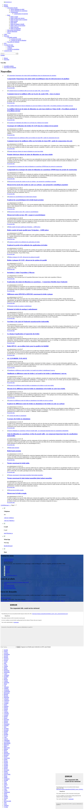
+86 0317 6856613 (9, 518)
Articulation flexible (12, 7)
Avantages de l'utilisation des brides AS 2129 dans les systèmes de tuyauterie (32, 126)
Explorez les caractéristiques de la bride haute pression (25, 200)
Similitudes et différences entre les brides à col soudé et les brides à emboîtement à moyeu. (37, 373)
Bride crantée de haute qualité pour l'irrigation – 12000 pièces (28, 230)
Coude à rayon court (15, 601)
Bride (8, 15)
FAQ (5, 43)
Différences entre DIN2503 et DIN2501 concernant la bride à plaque (30, 294)
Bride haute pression (14, 451)
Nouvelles (6, 36)
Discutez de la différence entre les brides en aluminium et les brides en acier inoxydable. (36, 388)
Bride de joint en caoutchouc (45, 601)
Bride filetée (13, 22)
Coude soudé (56, 601)
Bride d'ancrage (14, 27)
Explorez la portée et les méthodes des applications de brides (27, 245)
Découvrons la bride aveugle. (17, 493)
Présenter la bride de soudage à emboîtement (22, 309)
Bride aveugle (14, 21)
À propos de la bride (15, 39)
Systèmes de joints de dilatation (29, 601)
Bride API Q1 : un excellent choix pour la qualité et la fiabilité (28, 346)
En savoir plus (11, 88)
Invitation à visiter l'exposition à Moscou (20, 272)
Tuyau (8, 33)
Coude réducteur (5, 601)
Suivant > (7, 505)
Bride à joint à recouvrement (17, 25)
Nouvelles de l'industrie (13, 42)
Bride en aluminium (15, 28)
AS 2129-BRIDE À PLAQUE (17, 358)
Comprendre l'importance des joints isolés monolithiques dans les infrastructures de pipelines (38, 79)
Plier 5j (63, 601)
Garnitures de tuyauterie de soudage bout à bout (16, 582)
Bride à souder (14, 16)
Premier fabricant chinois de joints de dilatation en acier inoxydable (30, 154)
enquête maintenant (6, 598)
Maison (6, 5)
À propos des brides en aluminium (18, 419)
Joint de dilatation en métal (17, 9)
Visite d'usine (10, 46)
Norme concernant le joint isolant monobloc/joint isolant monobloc (29, 478)
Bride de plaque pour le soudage (18, 19)
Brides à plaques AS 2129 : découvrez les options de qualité (27, 260)
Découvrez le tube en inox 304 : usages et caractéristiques (26, 215)
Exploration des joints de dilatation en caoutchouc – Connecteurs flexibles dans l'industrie (37, 282)
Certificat (9, 47)
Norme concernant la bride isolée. (18, 463)
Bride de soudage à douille (17, 24)
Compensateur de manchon (21, 13)
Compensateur (14, 12)
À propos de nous (8, 45)
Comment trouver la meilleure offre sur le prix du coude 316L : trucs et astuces (33, 94)
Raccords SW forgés (9, 586)
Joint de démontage (12, 31)
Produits (6, 6)
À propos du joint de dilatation (18, 40)
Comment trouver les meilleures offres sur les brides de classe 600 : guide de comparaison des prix (39, 141)
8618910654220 (8, 546)
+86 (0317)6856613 (9, 520)
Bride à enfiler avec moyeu (17, 18)
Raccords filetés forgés (10, 588)
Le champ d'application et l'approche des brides (23, 334)
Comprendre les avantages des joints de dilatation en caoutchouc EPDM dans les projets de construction (42, 170)
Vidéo (5, 34)
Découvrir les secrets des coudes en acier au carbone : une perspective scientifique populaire (37, 185)
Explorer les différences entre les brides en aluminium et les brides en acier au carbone (35, 404)
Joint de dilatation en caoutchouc (18, 10)
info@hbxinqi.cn (8, 533)
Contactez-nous (8, 50)
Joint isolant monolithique (14, 30)
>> (10, 505)
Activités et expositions (13, 49)
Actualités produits (12, 37)
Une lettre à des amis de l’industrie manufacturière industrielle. (28, 321)
